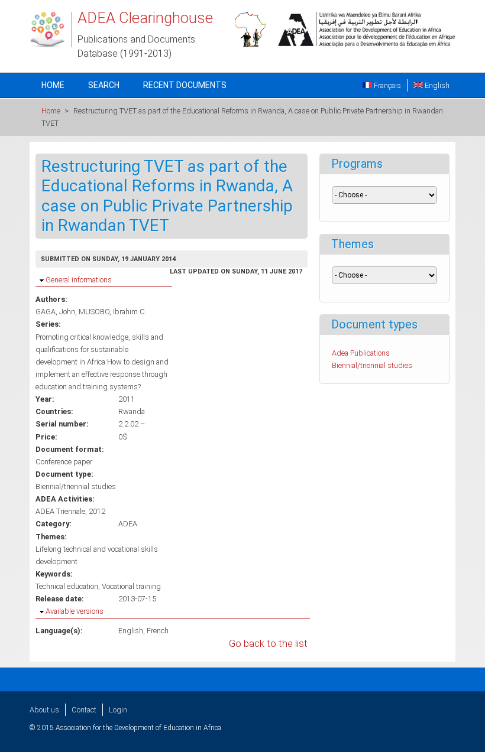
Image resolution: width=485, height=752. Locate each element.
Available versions (75, 611)
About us (44, 709)
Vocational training (131, 586)
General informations (79, 279)
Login (118, 709)
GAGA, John (55, 311)
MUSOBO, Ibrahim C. (113, 311)
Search (103, 85)
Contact (84, 709)
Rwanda (131, 411)
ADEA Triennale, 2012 (70, 511)
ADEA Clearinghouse (145, 18)
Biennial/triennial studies (75, 486)
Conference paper (63, 461)
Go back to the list (268, 643)
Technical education (66, 586)
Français (386, 85)
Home (52, 85)
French (158, 630)
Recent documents (185, 85)
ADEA (127, 523)
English (436, 85)
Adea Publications (361, 353)
